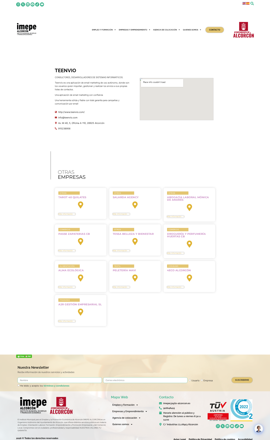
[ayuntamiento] (243, 30)
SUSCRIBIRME (242, 380)
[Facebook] (33, 4)
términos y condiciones (56, 385)
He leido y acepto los (44, 385)
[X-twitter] (23, 4)
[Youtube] (42, 4)
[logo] (26, 29)
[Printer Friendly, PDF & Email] (24, 357)
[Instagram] (18, 4)
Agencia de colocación (165, 30)
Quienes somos (190, 30)
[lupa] (252, 3)
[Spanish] (248, 3)
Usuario (195, 380)
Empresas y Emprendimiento (133, 30)
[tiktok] (37, 4)
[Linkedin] (28, 4)
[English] (244, 3)
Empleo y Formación (102, 30)
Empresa (208, 380)
